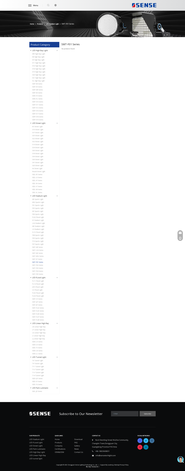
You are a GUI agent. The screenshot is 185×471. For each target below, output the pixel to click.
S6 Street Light (37, 168)
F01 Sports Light (38, 205)
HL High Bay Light (38, 81)
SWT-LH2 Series (37, 250)
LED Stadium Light (39, 196)
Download (78, 439)
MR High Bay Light (38, 54)
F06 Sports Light (38, 214)
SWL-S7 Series (37, 186)
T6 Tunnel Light (37, 360)
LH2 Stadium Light (38, 223)
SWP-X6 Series (37, 93)
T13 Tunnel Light (38, 372)
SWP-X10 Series (37, 102)
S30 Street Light (37, 159)
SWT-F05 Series (37, 274)
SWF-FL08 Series (38, 320)
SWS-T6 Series (37, 384)
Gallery (77, 446)
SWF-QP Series (37, 302)
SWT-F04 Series (37, 271)
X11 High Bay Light (38, 63)
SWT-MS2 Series (38, 256)
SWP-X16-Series (37, 111)
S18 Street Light (37, 153)
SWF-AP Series (37, 305)
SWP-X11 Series (37, 105)
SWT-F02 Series (37, 265)
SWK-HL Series (37, 99)
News (76, 449)
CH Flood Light (37, 290)
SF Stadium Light (38, 220)
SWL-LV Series (37, 177)
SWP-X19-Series (37, 120)
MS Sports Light (37, 199)
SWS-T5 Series (37, 348)
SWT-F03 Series (37, 268)
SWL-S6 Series (37, 183)
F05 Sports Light (38, 208)
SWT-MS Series (37, 253)
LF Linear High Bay (38, 330)
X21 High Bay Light (38, 78)
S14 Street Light (37, 144)
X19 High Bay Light (38, 72)
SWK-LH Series (37, 342)
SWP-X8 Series (37, 84)
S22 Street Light (37, 139)
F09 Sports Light (38, 238)
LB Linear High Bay (39, 327)
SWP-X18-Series (37, 117)
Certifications (60, 449)
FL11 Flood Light (38, 281)
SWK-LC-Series (37, 354)
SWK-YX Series (37, 96)
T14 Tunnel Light (38, 375)
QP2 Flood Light (37, 287)
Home (57, 439)
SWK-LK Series (37, 345)
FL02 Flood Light (38, 217)
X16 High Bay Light (38, 66)
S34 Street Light (37, 147)
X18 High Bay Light (38, 69)
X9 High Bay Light (38, 60)
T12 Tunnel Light (38, 369)
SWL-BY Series (37, 174)
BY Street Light (37, 127)
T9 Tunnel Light (37, 363)
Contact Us (78, 452)
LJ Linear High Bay (38, 339)
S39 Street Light (37, 156)
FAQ (76, 442)
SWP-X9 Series (37, 87)
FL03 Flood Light (38, 293)
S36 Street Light (37, 150)
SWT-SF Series (37, 259)
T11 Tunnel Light (38, 366)
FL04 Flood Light (38, 296)
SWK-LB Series (37, 351)
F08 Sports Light (38, 235)
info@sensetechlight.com (105, 455)
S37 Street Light (37, 133)
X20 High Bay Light (38, 75)
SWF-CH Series (37, 299)
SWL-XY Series (37, 180)
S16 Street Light (37, 130)
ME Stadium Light (38, 226)
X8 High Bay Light (38, 57)
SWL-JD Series (37, 391)
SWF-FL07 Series (38, 317)
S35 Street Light (37, 136)
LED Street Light (38, 123)
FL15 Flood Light (38, 232)
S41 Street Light (37, 162)
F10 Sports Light (38, 241)
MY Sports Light (37, 211)
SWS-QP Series (37, 378)
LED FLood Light (38, 277)
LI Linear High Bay (38, 336)
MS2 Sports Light (38, 202)
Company (58, 446)
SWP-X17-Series (37, 114)
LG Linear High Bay (39, 333)
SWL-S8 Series (37, 189)
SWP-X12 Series (37, 108)
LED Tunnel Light (39, 357)
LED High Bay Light (40, 50)
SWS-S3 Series (37, 381)
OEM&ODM (59, 452)
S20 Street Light (37, 165)
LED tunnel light (35, 458)
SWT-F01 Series (37, 262)
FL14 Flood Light (38, 284)
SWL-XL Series (37, 192)
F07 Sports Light (38, 244)
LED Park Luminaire (40, 388)
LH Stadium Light (38, 229)
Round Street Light (38, 171)
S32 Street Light (37, 141)
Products (58, 442)
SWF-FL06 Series (38, 314)
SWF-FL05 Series (38, 311)
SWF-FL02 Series (38, 308)
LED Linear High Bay (40, 323)
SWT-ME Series (37, 247)
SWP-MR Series (37, 90)
